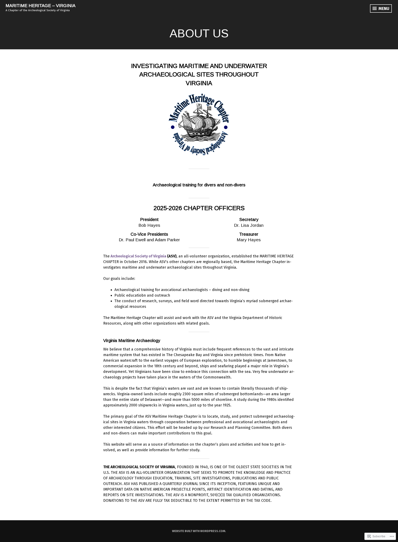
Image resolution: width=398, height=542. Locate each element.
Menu (383, 8)
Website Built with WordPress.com (198, 531)
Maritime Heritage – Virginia (40, 5)
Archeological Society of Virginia (138, 256)
